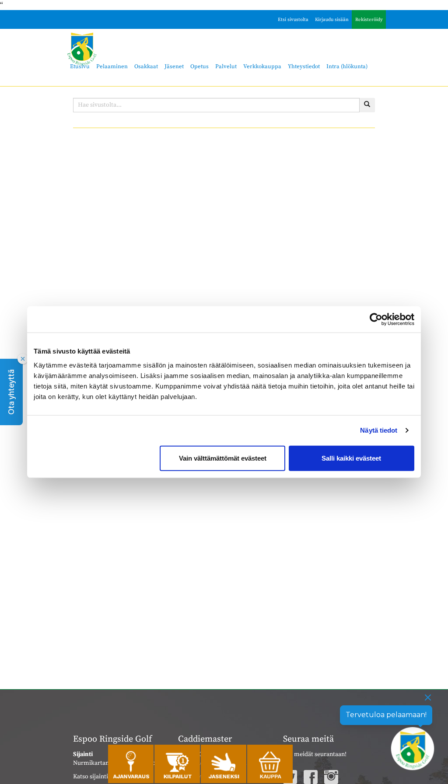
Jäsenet (174, 66)
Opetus (199, 66)
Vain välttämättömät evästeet (222, 457)
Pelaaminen (112, 66)
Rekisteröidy (369, 20)
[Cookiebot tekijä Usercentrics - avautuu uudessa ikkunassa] (376, 319)
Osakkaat (146, 66)
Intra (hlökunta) (347, 66)
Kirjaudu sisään (332, 20)
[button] (11, 392)
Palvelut (226, 66)
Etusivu (80, 66)
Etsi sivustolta (293, 20)
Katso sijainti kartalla (101, 777)
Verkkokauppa (262, 66)
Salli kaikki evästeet (351, 457)
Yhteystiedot (304, 66)
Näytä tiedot (378, 430)
